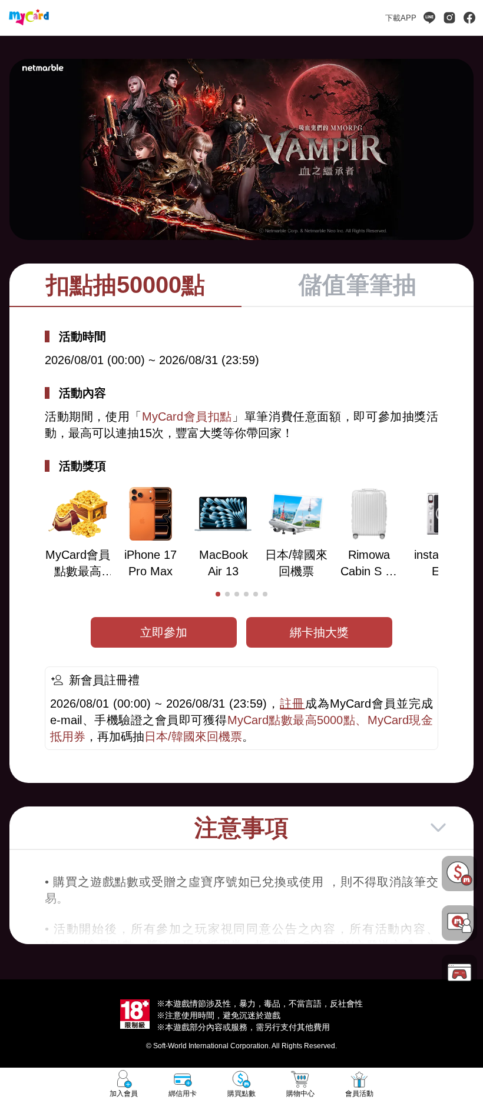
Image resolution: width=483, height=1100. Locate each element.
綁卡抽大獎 (319, 632)
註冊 (292, 703)
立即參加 (163, 632)
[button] (218, 594)
